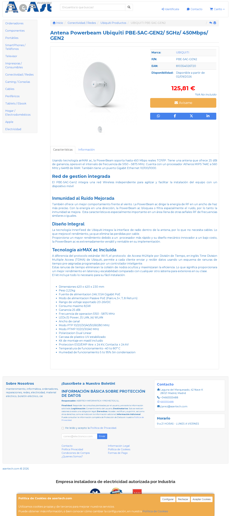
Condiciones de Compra (76, 452)
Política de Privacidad (103, 427)
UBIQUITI (182, 52)
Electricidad (13, 129)
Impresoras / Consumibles (14, 65)
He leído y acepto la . (91, 427)
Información (86, 149)
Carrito (218, 9)
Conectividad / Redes (19, 74)
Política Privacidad (72, 449)
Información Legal (119, 445)
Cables (9, 89)
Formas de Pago (118, 452)
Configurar (168, 499)
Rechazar (183, 499)
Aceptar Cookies (202, 499)
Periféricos (12, 96)
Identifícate (171, 9)
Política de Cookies (155, 511)
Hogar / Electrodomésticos (17, 112)
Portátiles (11, 38)
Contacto (196, 9)
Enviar (102, 436)
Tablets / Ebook (15, 103)
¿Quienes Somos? (72, 456)
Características (63, 149)
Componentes (15, 30)
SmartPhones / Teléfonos (15, 47)
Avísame (185, 103)
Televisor (11, 56)
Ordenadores (14, 23)
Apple (9, 122)
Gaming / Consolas (17, 81)
